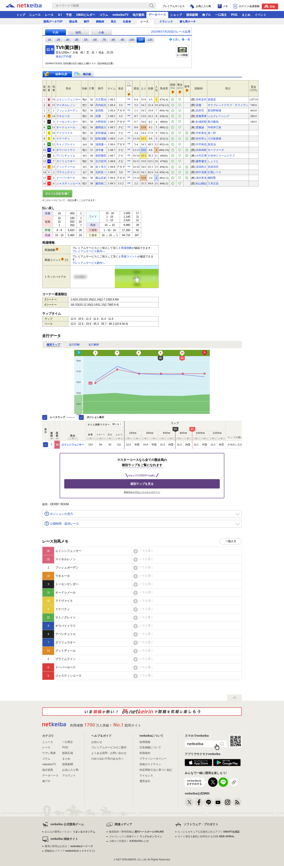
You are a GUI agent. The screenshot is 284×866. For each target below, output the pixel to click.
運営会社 (145, 781)
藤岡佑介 (100, 127)
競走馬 (73, 21)
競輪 (272, 6)
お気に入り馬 (70, 770)
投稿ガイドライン (150, 764)
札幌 (55, 32)
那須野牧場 (214, 110)
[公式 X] (189, 802)
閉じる (115, 424)
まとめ (246, 14)
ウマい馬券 (49, 753)
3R (67, 39)
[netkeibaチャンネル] (218, 802)
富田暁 (99, 110)
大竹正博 (201, 155)
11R (140, 39)
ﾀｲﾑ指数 (129, 84)
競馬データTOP (53, 21)
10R (131, 39)
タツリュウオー (65, 161)
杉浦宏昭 (201, 121)
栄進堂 (212, 99)
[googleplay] (226, 762)
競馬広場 (67, 753)
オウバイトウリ (65, 150)
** (128, 99)
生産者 (127, 21)
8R (113, 39)
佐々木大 (100, 166)
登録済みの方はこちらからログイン (142, 492)
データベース (157, 14)
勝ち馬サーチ (188, 21)
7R (104, 39)
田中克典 (201, 172)
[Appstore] (198, 762)
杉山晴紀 (201, 183)
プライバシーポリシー (153, 758)
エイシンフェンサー (68, 99)
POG (234, 14)
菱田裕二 (100, 183)
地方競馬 (138, 14)
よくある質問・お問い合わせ (108, 753)
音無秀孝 (201, 116)
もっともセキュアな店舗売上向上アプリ (209, 831)
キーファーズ (216, 150)
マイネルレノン (65, 105)
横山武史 (100, 177)
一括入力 (230, 541)
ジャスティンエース (68, 183)
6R (95, 39)
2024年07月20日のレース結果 (171, 31)
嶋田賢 (212, 177)
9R (122, 39)
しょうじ (213, 161)
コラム (103, 14)
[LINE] (208, 802)
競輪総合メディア (70, 850)
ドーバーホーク (65, 177)
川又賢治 (100, 99)
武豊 (98, 116)
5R (86, 39)
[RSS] (237, 802)
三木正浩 (213, 183)
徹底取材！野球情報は (136, 831)
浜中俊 (99, 150)
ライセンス (146, 775)
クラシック (166, 21)
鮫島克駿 (100, 138)
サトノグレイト (65, 144)
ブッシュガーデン (67, 110)
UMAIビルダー (85, 14)
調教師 (100, 21)
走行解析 (93, 344)
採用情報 (145, 742)
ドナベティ (63, 138)
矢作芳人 (201, 138)
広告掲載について (150, 747)
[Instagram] (227, 802)
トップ (20, 14)
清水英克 (201, 177)
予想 (69, 14)
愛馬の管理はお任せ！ (69, 846)
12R (150, 39)
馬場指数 (126, 247)
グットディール (65, 166)
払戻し (176, 39)
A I (60, 14)
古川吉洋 (100, 161)
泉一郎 (212, 132)
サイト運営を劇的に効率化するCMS (206, 836)
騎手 (86, 21)
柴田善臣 (100, 155)
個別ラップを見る (142, 483)
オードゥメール (65, 127)
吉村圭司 (201, 99)
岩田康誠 (100, 132)
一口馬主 (221, 14)
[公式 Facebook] (198, 802)
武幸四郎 (201, 150)
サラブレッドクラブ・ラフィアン (228, 105)
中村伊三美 (214, 127)
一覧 (187, 39)
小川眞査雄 (214, 138)
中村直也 (201, 132)
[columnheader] (51, 430)
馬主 (113, 21)
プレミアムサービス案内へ (88, 251)
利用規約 (145, 753)
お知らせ (96, 742)
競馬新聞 (192, 14)
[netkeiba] (29, 6)
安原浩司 (213, 166)
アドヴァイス (64, 132)
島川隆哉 (213, 121)
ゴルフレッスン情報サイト (135, 836)
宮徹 (198, 105)
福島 (78, 32)
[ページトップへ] (234, 698)
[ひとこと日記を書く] (142, 194)
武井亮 (200, 110)
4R (76, 39)
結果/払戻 (61, 74)
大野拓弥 (100, 121)
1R (49, 39)
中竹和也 (201, 144)
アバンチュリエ (65, 155)
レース (49, 14)
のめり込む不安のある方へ (107, 758)
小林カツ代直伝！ (129, 841)
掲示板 (87, 74)
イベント (260, 14)
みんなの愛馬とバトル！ (70, 831)
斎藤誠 (200, 127)
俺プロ (206, 14)
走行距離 (74, 344)
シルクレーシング (218, 116)
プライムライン (65, 172)
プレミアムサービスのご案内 (108, 747)
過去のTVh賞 (64, 56)
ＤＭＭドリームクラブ (221, 155)
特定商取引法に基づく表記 (156, 770)
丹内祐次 (100, 105)
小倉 (101, 32)
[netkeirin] (142, 711)
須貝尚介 (201, 166)
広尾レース (214, 172)
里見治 (212, 144)
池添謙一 (100, 144)
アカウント (69, 775)
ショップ (176, 14)
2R (58, 39)
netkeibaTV (120, 14)
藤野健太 (201, 161)
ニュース (35, 14)
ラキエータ (63, 116)
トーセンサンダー (67, 121)
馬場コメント (129, 256)
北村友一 (100, 172)
